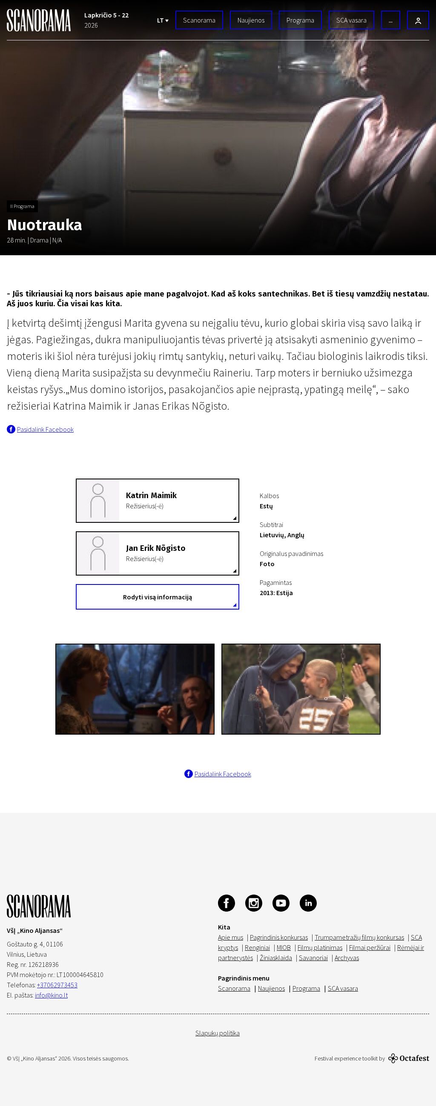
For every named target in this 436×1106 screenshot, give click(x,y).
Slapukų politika (217, 1033)
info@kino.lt (51, 995)
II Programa (22, 206)
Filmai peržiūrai (369, 947)
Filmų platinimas (320, 947)
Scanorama (199, 20)
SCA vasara (351, 20)
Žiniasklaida (276, 957)
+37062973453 (57, 985)
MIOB (284, 947)
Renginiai (257, 947)
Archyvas (347, 957)
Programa (300, 20)
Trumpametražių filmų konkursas (359, 937)
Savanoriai (313, 957)
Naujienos (251, 20)
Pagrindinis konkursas (279, 937)
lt (161, 20)
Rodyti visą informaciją (157, 597)
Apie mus (230, 937)
